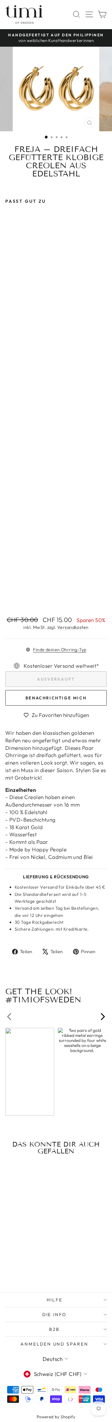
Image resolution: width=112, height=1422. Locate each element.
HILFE (55, 1300)
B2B (54, 1329)
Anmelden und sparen (54, 1344)
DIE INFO (54, 1314)
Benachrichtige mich (56, 697)
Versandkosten (73, 627)
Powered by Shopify (56, 1416)
